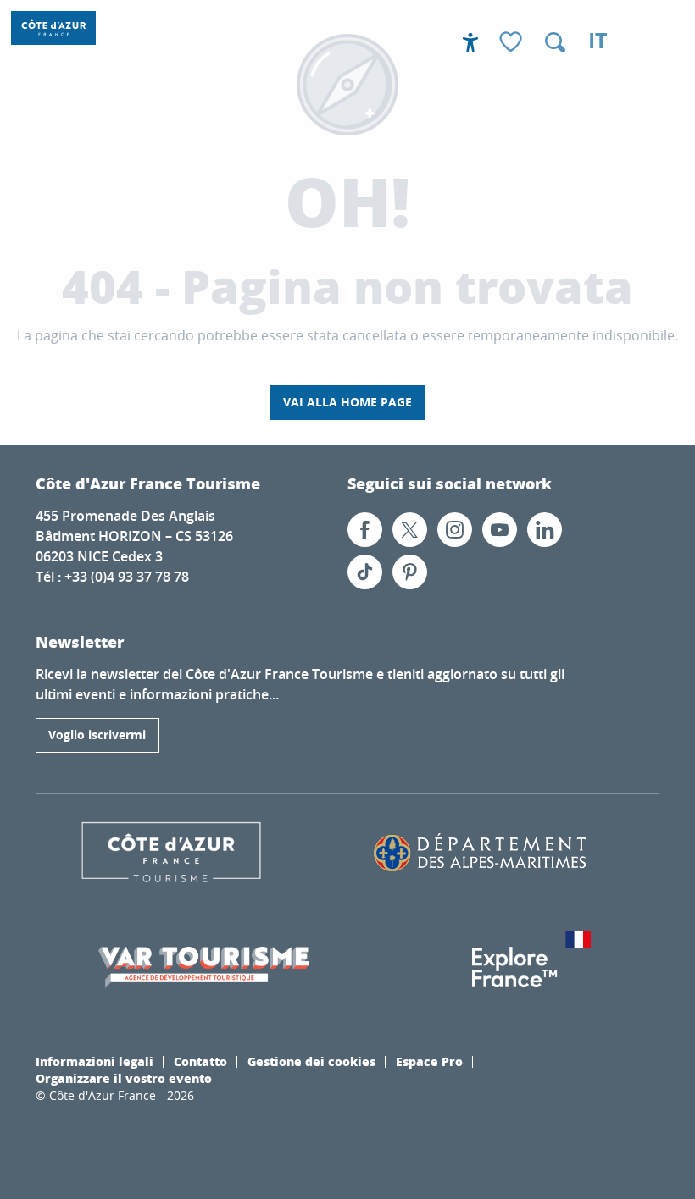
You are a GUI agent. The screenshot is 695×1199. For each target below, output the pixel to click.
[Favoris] (513, 43)
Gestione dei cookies (311, 1061)
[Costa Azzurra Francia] (53, 28)
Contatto (200, 1061)
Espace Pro (429, 1061)
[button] (555, 42)
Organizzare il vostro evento (124, 1077)
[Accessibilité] (470, 42)
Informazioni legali (94, 1061)
